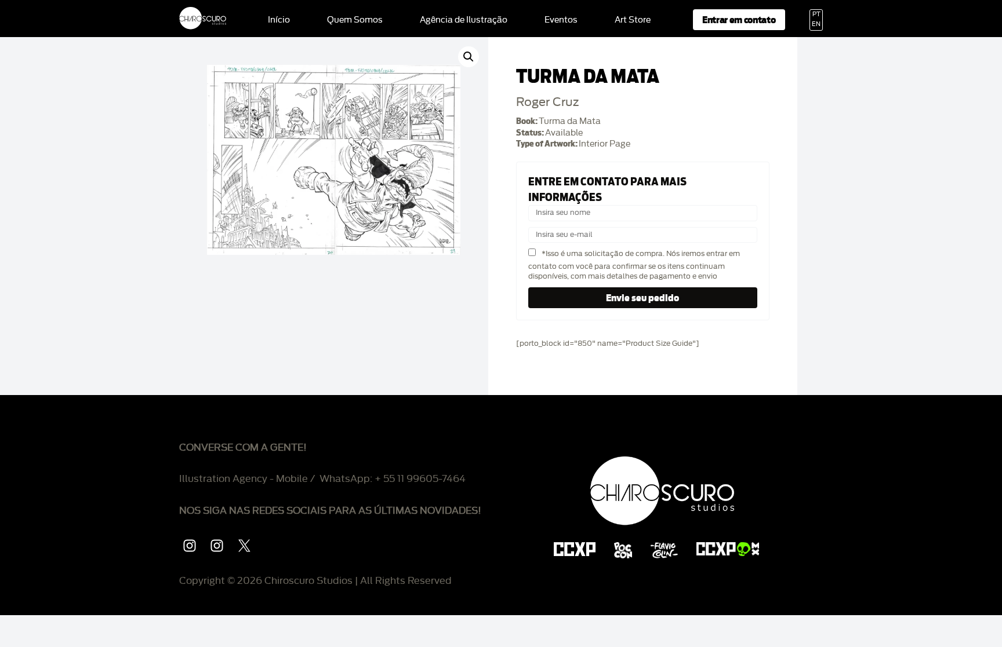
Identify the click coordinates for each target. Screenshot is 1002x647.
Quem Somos (355, 20)
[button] (468, 56)
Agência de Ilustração (463, 20)
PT (816, 14)
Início (279, 20)
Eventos (561, 20)
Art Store (633, 20)
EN (816, 24)
